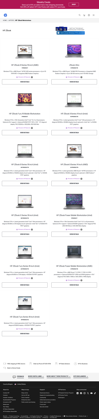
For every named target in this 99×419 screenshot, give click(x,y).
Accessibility (24, 416)
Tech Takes (6, 406)
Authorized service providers (48, 399)
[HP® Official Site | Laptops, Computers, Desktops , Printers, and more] (5, 15)
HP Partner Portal (63, 395)
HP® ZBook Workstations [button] (23, 20)
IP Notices (45, 417)
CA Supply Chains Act (36, 416)
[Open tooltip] (32, 77)
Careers (5, 395)
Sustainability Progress (9, 399)
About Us (6, 389)
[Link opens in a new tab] (71, 33)
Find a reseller (25, 397)
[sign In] (89, 15)
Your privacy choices (71, 416)
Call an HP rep (25, 395)
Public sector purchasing (28, 402)
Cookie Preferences (55, 416)
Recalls (5, 416)
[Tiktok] (95, 393)
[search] (79, 15)
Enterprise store (25, 399)
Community (43, 397)
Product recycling (14, 416)
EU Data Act (53, 417)
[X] (88, 393)
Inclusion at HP (7, 402)
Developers (61, 397)
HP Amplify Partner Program (65, 393)
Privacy (46, 416)
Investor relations (8, 397)
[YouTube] (91, 393)
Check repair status (45, 402)
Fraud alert (43, 404)
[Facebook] (81, 393)
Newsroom (6, 404)
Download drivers (45, 393)
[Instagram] (84, 393)
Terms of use (82, 416)
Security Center (44, 406)
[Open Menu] (93, 15)
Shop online (24, 393)
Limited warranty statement (10, 417)
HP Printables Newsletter (10, 411)
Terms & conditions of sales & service (30, 417)
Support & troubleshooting (47, 395)
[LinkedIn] (78, 393)
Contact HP (6, 393)
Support (42, 389)
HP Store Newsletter (8, 409)
